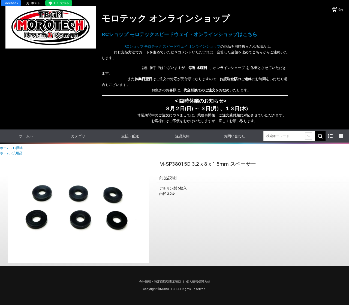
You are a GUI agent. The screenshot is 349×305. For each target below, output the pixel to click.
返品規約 (182, 136)
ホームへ (26, 136)
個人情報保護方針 (198, 281)
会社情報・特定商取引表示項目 (160, 281)
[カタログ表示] (341, 136)
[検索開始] (320, 136)
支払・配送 (130, 136)
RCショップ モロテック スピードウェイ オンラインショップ (161, 46)
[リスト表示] (331, 136)
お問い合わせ (234, 136)
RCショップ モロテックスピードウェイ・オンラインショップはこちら (179, 34)
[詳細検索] (308, 136)
